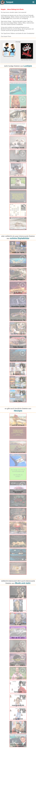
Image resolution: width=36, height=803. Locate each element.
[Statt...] (18, 466)
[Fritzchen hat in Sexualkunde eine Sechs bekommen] (18, 202)
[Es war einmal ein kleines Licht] (18, 560)
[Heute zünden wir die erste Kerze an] (18, 547)
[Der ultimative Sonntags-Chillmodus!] (18, 229)
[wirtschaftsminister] (18, 479)
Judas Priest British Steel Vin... (9, 59)
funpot (9, 2)
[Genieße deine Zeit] (18, 506)
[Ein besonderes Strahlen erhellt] (18, 520)
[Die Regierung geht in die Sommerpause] (18, 80)
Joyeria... (27, 56)
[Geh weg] (18, 175)
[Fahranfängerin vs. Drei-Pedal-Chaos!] (18, 121)
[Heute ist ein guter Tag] (18, 574)
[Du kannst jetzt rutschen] (18, 94)
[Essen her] (18, 134)
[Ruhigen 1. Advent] (18, 533)
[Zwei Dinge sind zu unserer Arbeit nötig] (18, 439)
